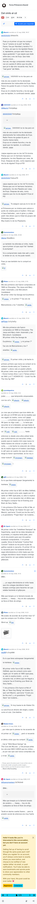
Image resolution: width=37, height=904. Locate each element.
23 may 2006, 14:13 (15, 573)
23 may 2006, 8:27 (24, 526)
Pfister (6, 281)
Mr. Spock (7, 526)
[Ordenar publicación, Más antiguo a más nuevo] (4, 23)
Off (3, 17)
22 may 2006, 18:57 (23, 32)
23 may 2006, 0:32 (15, 393)
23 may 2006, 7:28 (20, 477)
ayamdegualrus (9, 390)
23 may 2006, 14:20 (22, 612)
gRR (5, 477)
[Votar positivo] (23, 98)
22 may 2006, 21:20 (23, 318)
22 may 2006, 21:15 (22, 281)
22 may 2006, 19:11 (23, 175)
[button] (3, 901)
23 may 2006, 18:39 (15, 726)
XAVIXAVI (7, 105)
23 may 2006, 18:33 (23, 649)
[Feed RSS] (25, 17)
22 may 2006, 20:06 (15, 235)
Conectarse (18, 885)
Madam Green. (8, 724)
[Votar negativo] (30, 98)
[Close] (33, 838)
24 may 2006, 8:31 (24, 779)
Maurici (6, 32)
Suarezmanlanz (9, 232)
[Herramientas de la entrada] (34, 98)
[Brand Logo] (5, 5)
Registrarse (8, 885)
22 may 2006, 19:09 (24, 105)
